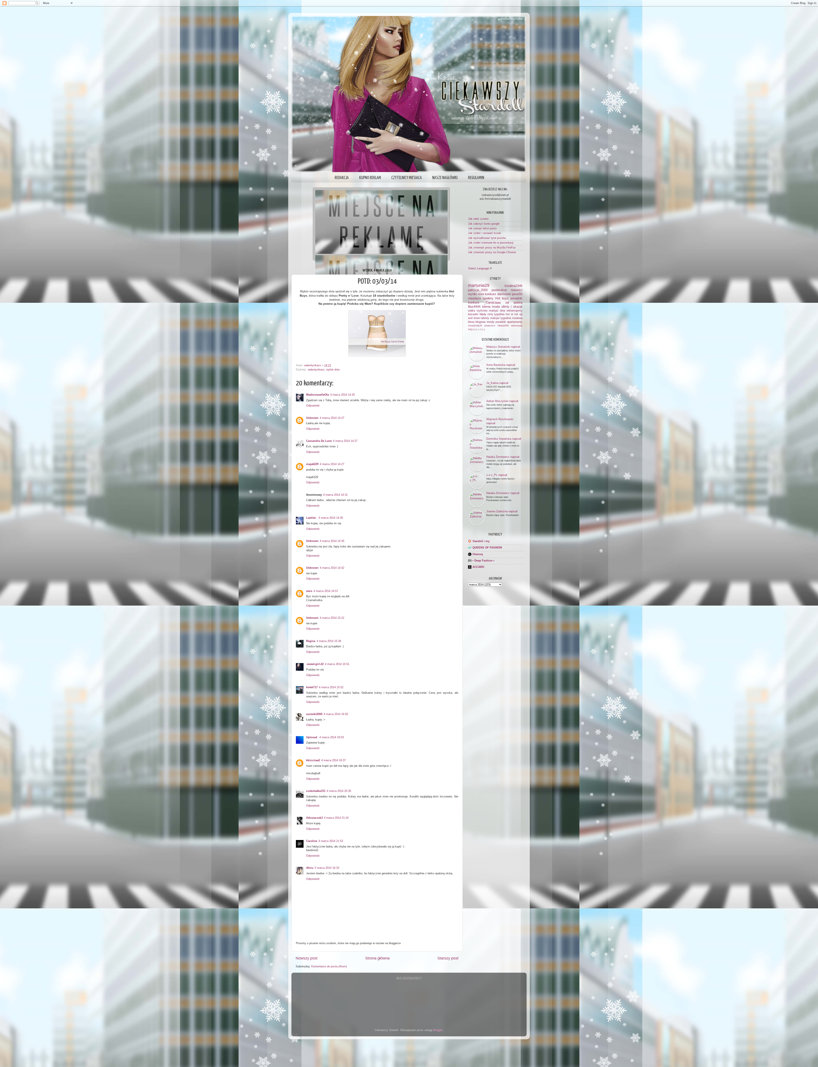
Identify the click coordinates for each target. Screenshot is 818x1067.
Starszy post (447, 958)
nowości (516, 290)
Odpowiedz (313, 405)
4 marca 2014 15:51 (337, 664)
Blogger (437, 1030)
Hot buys (502, 298)
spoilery (487, 298)
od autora (513, 302)
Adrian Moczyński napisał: (502, 401)
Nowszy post (306, 958)
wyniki (472, 294)
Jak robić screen (478, 218)
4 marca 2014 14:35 (330, 517)
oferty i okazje (511, 306)
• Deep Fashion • (483, 560)
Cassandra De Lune (319, 440)
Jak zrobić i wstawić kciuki (484, 233)
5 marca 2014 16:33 (327, 867)
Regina (310, 641)
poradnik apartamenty (508, 321)
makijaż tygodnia (500, 318)
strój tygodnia (495, 314)
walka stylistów (477, 310)
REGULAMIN (476, 178)
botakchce (489, 325)
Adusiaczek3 (314, 817)
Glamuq (477, 554)
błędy (483, 314)
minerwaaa (516, 325)
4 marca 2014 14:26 (342, 394)
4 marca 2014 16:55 (336, 714)
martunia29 (478, 285)
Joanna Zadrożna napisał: (502, 511)
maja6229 (312, 464)
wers (309, 591)
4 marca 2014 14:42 (332, 567)
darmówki (504, 294)
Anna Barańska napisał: (501, 364)
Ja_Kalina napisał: (497, 383)
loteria (486, 306)
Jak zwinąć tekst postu (482, 228)
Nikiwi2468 (503, 325)
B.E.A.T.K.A (479, 329)
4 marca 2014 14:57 (326, 591)
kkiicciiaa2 (313, 760)
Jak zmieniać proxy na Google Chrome (492, 252)
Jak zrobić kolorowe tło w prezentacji (490, 242)
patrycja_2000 (478, 290)
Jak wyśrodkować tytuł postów (487, 238)
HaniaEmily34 (475, 325)
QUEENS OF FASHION (487, 547)
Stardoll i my (481, 541)
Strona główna (377, 958)
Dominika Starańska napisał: (504, 438)
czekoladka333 (315, 791)
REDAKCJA (342, 178)
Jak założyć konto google (484, 223)
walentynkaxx (316, 369)
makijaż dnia (497, 310)
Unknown (312, 417)
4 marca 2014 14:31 (335, 494)
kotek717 (312, 687)
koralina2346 (513, 285)
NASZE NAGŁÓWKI (445, 178)
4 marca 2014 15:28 (329, 641)
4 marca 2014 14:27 (332, 417)
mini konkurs (487, 294)
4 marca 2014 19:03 (331, 737)
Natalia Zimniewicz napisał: (503, 456)
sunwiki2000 (314, 714)
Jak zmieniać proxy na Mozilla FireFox (492, 247)
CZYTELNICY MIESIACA (406, 178)
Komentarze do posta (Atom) (329, 966)
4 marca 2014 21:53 (330, 841)
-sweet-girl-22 (315, 664)
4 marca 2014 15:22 (332, 617)
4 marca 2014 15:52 (331, 687)
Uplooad (312, 737)
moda (496, 306)
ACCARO (478, 567)
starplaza (474, 298)
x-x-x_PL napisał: (497, 475)
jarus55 (517, 294)
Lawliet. (311, 517)
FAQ (470, 329)
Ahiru (309, 867)
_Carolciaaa (492, 302)
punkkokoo (499, 290)
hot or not (512, 314)
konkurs (473, 302)
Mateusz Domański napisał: (503, 346)
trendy (490, 321)
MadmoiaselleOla (317, 394)
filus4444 (474, 306)
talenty (485, 318)
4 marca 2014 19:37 (333, 760)
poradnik (516, 298)
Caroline (311, 841)
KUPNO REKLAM (370, 178)
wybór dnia (333, 369)
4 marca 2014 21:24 (336, 817)
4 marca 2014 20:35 (339, 791)
